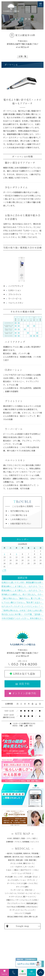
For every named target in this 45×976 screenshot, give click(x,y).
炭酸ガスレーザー (13, 900)
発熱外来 (26, 853)
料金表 (28, 913)
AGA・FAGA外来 (26, 856)
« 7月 (4, 570)
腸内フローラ (28, 863)
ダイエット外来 (16, 863)
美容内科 (11, 860)
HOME (9, 838)
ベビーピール (34, 893)
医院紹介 (16, 838)
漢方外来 (15, 856)
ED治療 (36, 856)
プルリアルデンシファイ (16, 903)
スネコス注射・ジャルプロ (27, 883)
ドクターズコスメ (15, 896)
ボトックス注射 (22, 886)
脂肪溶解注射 (32, 903)
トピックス (34, 841)
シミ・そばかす (16, 866)
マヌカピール (23, 893)
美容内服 (32, 860)
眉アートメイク (29, 896)
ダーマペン (11, 883)
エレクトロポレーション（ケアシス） (22, 880)
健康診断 (7, 856)
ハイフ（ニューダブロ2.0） (22, 873)
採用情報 (25, 841)
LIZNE (34, 900)
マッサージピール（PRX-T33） (21, 890)
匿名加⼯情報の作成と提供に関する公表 (22, 916)
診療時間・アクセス (13, 841)
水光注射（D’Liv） (32, 876)
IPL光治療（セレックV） (14, 876)
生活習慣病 (18, 853)
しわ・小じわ (28, 866)
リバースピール (10, 893)
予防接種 (34, 853)
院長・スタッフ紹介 (29, 838)
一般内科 (9, 853)
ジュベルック (26, 900)
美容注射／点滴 (22, 860)
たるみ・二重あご (12, 870)
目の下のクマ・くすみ (29, 870)
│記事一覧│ (22, 56)
